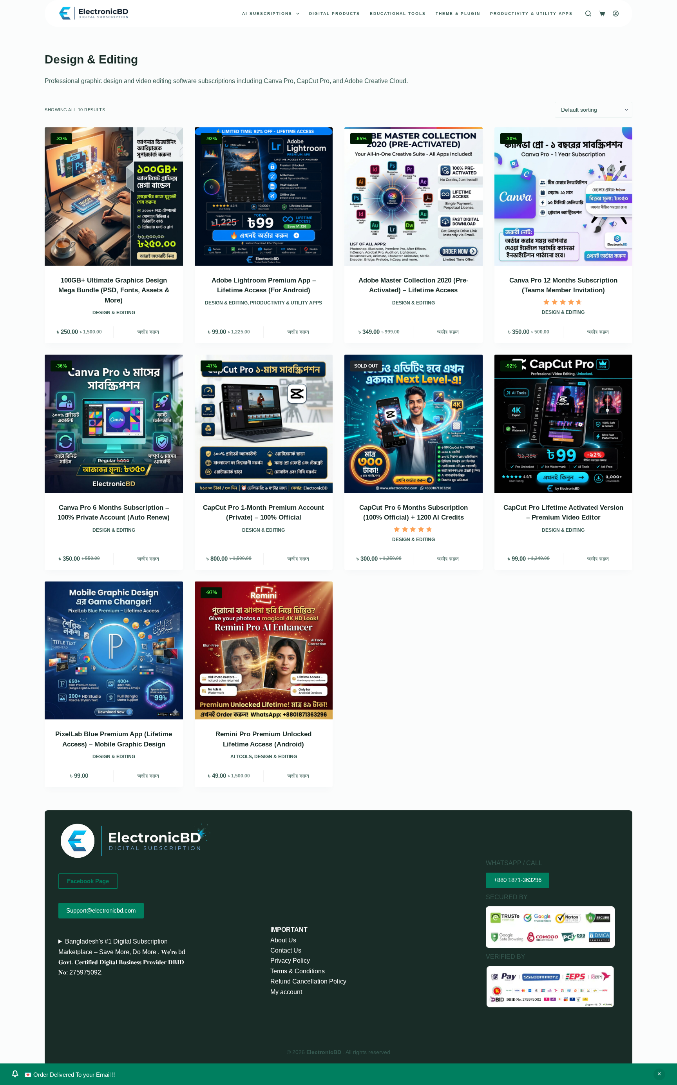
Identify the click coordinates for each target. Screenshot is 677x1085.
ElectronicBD (324, 1052)
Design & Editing (113, 312)
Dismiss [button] (659, 1074)
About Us (283, 940)
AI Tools (241, 756)
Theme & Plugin (458, 13)
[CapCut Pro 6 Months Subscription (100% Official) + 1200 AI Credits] (413, 424)
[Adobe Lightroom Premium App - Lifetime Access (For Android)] (264, 196)
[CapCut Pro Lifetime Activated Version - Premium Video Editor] (563, 424)
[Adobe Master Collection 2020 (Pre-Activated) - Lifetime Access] (413, 196)
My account (286, 992)
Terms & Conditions (297, 971)
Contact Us (285, 950)
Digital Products (334, 13)
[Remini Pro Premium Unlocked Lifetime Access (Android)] (264, 650)
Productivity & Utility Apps (531, 13)
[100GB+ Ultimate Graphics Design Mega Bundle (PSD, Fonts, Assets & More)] (114, 196)
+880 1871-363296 (517, 880)
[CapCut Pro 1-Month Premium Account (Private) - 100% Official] (264, 424)
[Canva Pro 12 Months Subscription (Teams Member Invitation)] (563, 196)
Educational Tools (398, 13)
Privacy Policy (290, 960)
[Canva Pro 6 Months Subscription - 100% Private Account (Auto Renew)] (114, 424)
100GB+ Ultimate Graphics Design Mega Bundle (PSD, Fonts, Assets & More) (113, 290)
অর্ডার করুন (148, 331)
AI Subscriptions (267, 13)
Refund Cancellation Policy (308, 981)
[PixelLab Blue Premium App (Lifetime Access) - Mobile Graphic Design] (114, 650)
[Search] (588, 13)
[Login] (616, 13)
